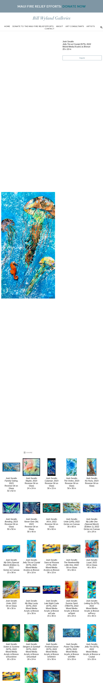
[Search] (101, 27)
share (29, 453)
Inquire (82, 58)
